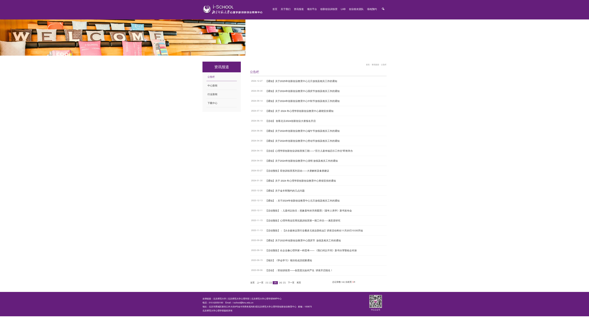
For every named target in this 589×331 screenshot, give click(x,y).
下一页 (291, 283)
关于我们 (286, 9)
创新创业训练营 (328, 9)
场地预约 (372, 9)
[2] (270, 283)
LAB (343, 9)
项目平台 (312, 9)
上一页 (260, 283)
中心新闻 (212, 85)
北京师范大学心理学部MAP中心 (266, 298)
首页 (274, 9)
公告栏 (384, 64)
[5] (284, 283)
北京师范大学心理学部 (238, 298)
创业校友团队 (356, 9)
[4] (280, 283)
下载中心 (212, 103)
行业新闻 (212, 94)
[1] (267, 283)
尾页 (299, 283)
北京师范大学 (219, 298)
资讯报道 (299, 9)
